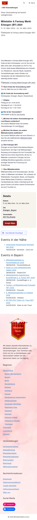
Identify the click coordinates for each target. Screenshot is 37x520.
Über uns (6, 492)
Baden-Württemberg (13, 374)
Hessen (8, 394)
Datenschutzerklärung (11, 482)
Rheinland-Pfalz (11, 407)
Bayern (21, 126)
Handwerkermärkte (10, 447)
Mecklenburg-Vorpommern (15, 397)
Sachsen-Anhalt (11, 417)
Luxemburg (7, 431)
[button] (24, 3)
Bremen (8, 387)
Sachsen (8, 414)
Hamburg (8, 391)
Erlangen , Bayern (9, 210)
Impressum (7, 479)
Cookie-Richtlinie (9, 486)
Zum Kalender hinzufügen (14, 233)
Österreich (7, 427)
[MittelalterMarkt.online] (5, 3)
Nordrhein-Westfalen (13, 404)
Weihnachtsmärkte (10, 467)
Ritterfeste (7, 463)
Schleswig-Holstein (12, 421)
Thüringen (9, 424)
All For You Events (18, 114)
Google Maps (10, 223)
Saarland (8, 411)
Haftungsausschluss (11, 489)
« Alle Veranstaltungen (9, 7)
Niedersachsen (11, 401)
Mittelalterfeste (9, 450)
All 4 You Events (9, 217)
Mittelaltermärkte (26, 138)
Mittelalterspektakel (11, 457)
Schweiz (6, 434)
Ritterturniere (8, 460)
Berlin (7, 381)
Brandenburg (10, 384)
